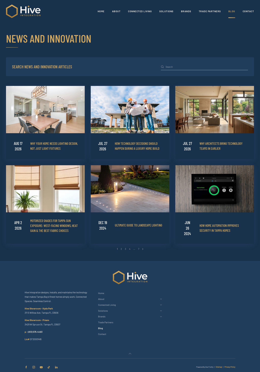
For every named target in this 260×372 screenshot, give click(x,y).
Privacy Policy (229, 367)
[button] (130, 353)
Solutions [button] (166, 11)
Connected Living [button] (140, 11)
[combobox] (204, 66)
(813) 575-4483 (35, 331)
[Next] (143, 249)
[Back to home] (23, 11)
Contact (248, 11)
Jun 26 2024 (187, 228)
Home (101, 11)
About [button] (116, 11)
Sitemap (219, 367)
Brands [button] (186, 11)
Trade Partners (210, 11)
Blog (231, 11)
